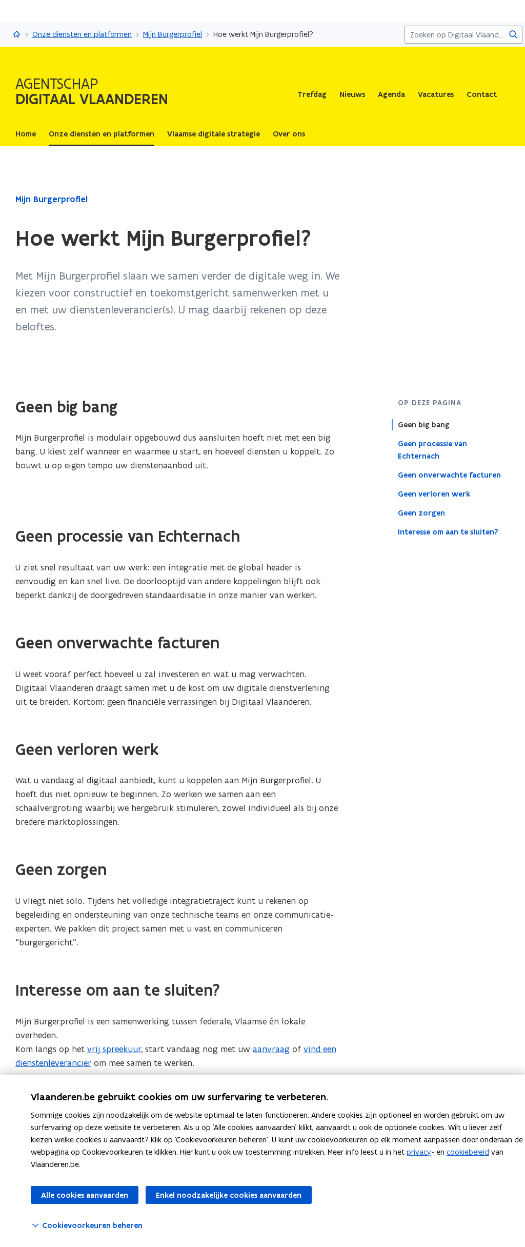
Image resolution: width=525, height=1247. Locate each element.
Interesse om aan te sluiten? (448, 532)
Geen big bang (424, 425)
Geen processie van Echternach (432, 450)
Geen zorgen (421, 513)
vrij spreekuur (114, 1049)
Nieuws (352, 94)
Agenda (391, 94)
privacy (419, 1152)
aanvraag (271, 1049)
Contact (482, 94)
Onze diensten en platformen (82, 34)
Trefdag (312, 94)
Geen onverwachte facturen (449, 475)
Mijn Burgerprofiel (172, 34)
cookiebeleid (468, 1152)
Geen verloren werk (434, 494)
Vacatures (436, 94)
